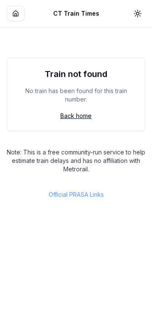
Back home (76, 115)
